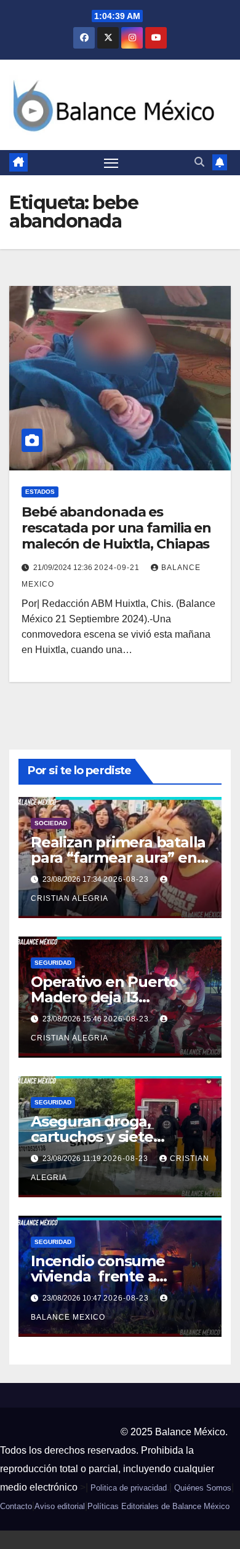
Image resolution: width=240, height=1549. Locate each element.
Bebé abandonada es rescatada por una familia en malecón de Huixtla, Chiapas (116, 528)
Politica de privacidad (128, 1487)
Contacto (16, 1506)
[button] (199, 162)
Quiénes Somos (202, 1487)
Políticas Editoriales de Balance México (158, 1506)
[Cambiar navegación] (111, 163)
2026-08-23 (127, 879)
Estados (40, 491)
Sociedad (50, 823)
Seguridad (52, 962)
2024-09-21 (118, 567)
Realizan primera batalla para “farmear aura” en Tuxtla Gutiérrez (118, 857)
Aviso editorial (59, 1506)
